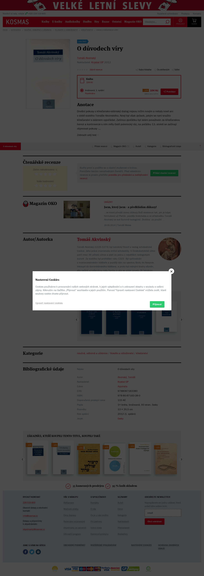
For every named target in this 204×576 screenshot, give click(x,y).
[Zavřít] (171, 271)
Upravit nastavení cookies (49, 303)
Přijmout (157, 304)
